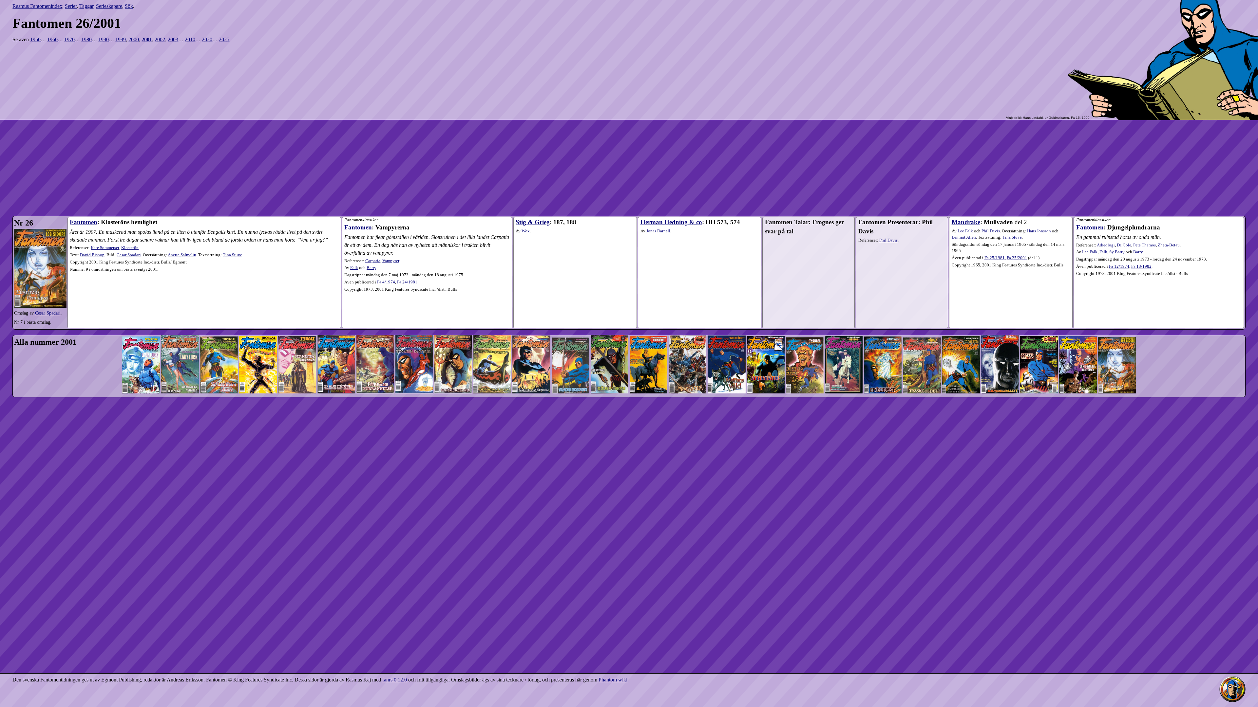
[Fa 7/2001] (375, 324)
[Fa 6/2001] (336, 324)
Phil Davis (888, 240)
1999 (120, 39)
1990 (103, 39)
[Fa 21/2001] (922, 324)
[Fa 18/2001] (805, 324)
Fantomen (83, 222)
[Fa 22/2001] (961, 324)
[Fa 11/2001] (531, 324)
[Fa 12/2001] (570, 324)
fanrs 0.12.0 (394, 679)
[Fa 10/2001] (492, 324)
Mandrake (966, 222)
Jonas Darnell (658, 231)
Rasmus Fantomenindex (37, 6)
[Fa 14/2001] (648, 324)
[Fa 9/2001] (453, 324)
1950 (35, 39)
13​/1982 (1141, 266)
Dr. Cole (1124, 245)
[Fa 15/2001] (687, 324)
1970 (69, 39)
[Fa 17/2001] (766, 324)
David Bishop (92, 255)
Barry (1138, 252)
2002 (160, 39)
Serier (71, 6)
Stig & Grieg (533, 222)
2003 (173, 39)
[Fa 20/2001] (883, 324)
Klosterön (130, 247)
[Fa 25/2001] (1078, 324)
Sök (129, 6)
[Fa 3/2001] (219, 324)
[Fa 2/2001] (180, 324)
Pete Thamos (1144, 245)
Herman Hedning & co (671, 222)
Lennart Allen (964, 237)
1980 (86, 39)
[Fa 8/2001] (414, 324)
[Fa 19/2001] (844, 324)
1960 (52, 39)
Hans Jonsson (1039, 231)
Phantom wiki (613, 679)
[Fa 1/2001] (141, 324)
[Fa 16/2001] (726, 324)
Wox (526, 231)
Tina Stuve (1012, 237)
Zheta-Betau (1169, 245)
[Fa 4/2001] (258, 324)
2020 (207, 39)
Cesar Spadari (48, 313)
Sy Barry (1117, 252)
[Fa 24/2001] (1039, 324)
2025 (224, 39)
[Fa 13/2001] (609, 324)
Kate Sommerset (105, 247)
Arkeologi (1106, 245)
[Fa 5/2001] (297, 324)
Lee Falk (965, 231)
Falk (1103, 252)
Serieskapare (109, 6)
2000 (133, 39)
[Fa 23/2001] (1000, 324)
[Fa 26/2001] (1117, 324)
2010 (190, 39)
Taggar (86, 6)
